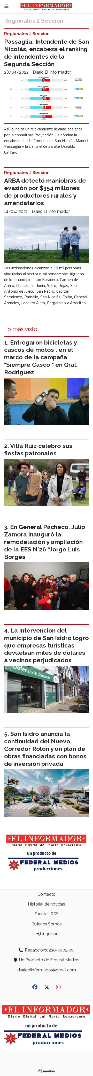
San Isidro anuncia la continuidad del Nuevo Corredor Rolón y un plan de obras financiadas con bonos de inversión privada (45, 748)
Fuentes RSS (46, 913)
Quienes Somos (47, 924)
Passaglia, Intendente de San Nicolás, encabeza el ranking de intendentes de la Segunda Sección (46, 52)
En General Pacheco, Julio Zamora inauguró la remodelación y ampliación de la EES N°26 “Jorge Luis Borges (44, 541)
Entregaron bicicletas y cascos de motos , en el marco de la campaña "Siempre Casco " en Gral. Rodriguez (41, 357)
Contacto (46, 894)
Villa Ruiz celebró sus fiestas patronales (38, 449)
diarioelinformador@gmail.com (46, 970)
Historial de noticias (46, 904)
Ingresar (49, 933)
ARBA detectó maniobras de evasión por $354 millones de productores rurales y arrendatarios (45, 191)
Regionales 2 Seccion (27, 33)
